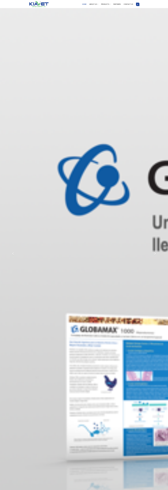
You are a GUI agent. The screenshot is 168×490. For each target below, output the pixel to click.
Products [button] (105, 4)
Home (84, 4)
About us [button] (93, 4)
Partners (117, 4)
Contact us (128, 4)
